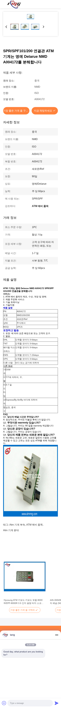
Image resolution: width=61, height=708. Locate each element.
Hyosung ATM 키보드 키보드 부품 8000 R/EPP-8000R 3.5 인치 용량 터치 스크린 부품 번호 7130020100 (23, 602)
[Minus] (56, 635)
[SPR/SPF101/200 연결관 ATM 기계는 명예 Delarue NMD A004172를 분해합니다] (30, 16)
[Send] (56, 703)
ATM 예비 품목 (34, 524)
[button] (7, 581)
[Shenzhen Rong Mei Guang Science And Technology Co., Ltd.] (14, 4)
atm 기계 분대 (11, 530)
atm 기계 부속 (17, 524)
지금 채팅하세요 (43, 110)
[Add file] (4, 703)
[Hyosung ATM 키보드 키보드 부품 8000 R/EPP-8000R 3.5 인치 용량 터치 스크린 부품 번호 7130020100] (25, 576)
